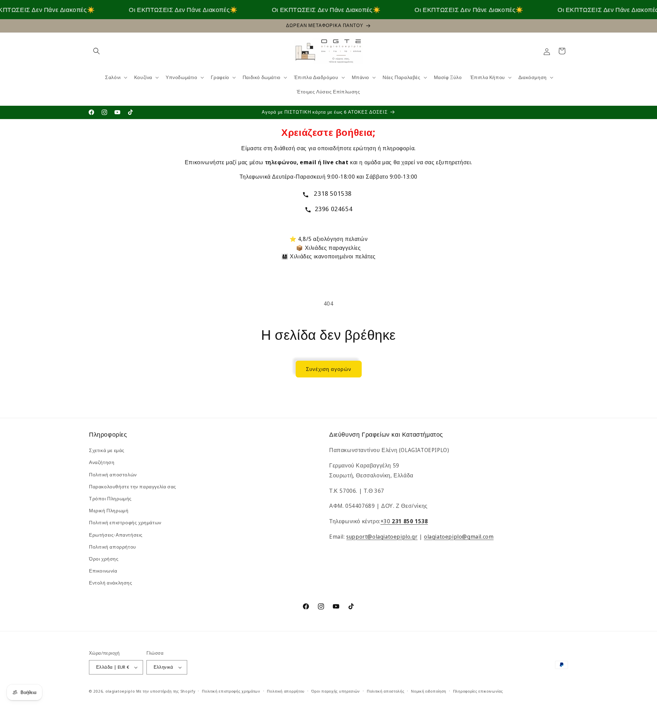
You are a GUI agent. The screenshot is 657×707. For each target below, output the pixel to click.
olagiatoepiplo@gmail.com (458, 536)
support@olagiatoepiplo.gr (381, 536)
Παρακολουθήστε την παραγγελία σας (132, 486)
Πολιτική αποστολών (113, 474)
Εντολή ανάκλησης (110, 582)
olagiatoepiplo (120, 691)
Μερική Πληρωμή (108, 510)
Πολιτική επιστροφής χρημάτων (125, 522)
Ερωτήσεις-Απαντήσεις (116, 534)
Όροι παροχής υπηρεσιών (335, 691)
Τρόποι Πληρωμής (110, 498)
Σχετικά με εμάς (107, 450)
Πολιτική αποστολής (385, 691)
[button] (96, 51)
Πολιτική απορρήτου (112, 546)
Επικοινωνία (103, 570)
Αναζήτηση (101, 462)
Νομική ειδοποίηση (428, 691)
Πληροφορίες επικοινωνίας (478, 691)
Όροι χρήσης (104, 558)
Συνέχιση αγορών (328, 368)
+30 (404, 521)
